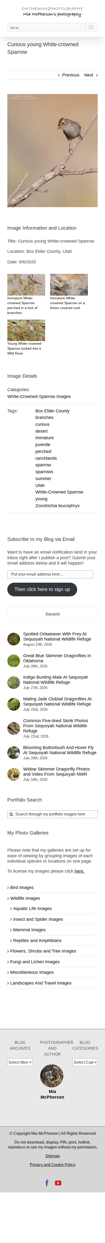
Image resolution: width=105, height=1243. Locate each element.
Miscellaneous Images (32, 972)
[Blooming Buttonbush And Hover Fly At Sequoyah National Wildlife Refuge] (13, 749)
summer (43, 478)
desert (41, 431)
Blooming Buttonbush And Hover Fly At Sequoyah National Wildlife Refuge (59, 750)
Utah (40, 485)
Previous (70, 75)
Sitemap (52, 1156)
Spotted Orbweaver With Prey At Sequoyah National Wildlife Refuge (57, 637)
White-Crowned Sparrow (59, 492)
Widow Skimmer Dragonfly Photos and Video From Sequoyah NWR (56, 772)
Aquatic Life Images (32, 908)
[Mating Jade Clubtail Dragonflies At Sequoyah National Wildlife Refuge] (13, 700)
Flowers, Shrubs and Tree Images (43, 951)
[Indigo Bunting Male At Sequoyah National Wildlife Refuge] (13, 678)
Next (88, 75)
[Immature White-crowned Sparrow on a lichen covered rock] (69, 285)
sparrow (43, 464)
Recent (53, 614)
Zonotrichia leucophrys (57, 505)
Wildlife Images (25, 898)
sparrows (44, 471)
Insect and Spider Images (38, 919)
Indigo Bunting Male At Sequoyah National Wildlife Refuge (55, 680)
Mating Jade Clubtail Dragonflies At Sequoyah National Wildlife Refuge (57, 702)
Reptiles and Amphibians (37, 940)
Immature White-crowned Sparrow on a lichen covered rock (67, 303)
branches (44, 417)
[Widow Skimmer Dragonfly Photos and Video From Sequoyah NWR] (13, 770)
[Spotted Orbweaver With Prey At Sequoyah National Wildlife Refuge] (13, 635)
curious (42, 424)
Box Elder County (52, 410)
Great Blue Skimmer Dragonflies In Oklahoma (57, 658)
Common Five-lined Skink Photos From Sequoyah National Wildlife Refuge (55, 725)
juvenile (42, 444)
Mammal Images (29, 929)
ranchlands (46, 458)
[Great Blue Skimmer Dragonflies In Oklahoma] (13, 657)
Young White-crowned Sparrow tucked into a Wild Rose (24, 348)
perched (43, 451)
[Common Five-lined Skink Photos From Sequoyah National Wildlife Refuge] (13, 724)
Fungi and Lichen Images (35, 961)
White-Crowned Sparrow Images (39, 396)
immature (44, 437)
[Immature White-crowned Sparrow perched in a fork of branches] (26, 285)
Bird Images (22, 887)
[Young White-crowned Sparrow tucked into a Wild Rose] (26, 330)
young (41, 498)
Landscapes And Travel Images (41, 983)
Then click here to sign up (42, 589)
